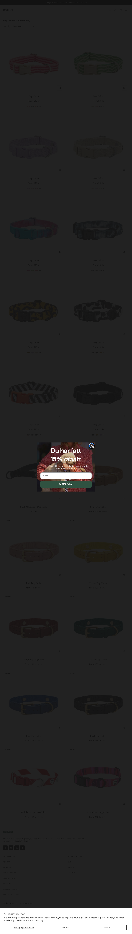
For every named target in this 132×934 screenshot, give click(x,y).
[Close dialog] (91, 446)
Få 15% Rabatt (66, 484)
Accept (65, 927)
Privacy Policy (36, 920)
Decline (106, 927)
